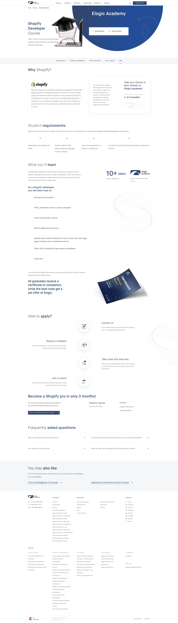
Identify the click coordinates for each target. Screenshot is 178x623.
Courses (35, 8)
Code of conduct (81, 513)
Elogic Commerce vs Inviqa (59, 541)
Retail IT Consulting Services (85, 575)
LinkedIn (130, 507)
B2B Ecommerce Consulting (84, 567)
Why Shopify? (60, 60)
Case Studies (88, 3)
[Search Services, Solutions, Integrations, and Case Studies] (130, 3)
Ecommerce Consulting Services (86, 564)
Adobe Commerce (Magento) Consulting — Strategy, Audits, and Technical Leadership (85, 559)
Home (29, 8)
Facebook (131, 504)
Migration (129, 563)
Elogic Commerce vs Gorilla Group (61, 524)
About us (54, 507)
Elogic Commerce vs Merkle (60, 535)
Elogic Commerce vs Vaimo (59, 513)
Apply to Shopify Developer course (41, 412)
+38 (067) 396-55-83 (126, 407)
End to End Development (60, 552)
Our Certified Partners (83, 502)
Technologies (56, 504)
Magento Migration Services (133, 567)
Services (54, 502)
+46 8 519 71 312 (36, 504)
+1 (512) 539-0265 (37, 502)
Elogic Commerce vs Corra (59, 527)
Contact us (140, 3)
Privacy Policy (137, 618)
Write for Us (103, 504)
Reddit (130, 521)
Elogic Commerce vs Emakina (60, 538)
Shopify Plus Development (59, 578)
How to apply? (110, 60)
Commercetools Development (60, 600)
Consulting (80, 552)
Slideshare (131, 510)
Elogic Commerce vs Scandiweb (61, 516)
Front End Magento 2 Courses (43, 482)
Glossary (102, 507)
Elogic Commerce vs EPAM (59, 518)
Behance (130, 518)
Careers (79, 507)
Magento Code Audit (107, 567)
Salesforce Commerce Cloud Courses (110, 482)
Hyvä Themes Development (60, 609)
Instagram (131, 516)
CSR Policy (147, 618)
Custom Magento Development (61, 556)
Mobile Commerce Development (61, 586)
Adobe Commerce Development (61, 570)
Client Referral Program (58, 510)
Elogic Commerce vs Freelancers (61, 529)
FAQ (120, 60)
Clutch (130, 502)
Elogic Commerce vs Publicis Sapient (62, 532)
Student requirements (77, 60)
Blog (78, 510)
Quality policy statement (107, 502)
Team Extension (33, 552)
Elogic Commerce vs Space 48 (60, 521)
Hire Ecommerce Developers (36, 561)
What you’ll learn (95, 60)
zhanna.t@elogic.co (126, 410)
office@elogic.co (37, 507)
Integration (129, 552)
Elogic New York (81, 504)
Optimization (105, 552)
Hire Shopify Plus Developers (36, 564)
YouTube (130, 513)
